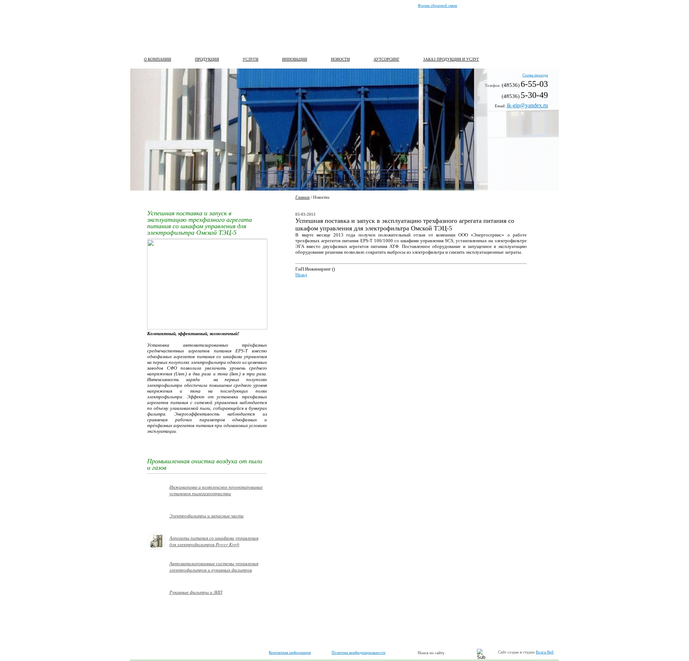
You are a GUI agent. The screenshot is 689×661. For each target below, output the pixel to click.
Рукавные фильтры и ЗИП (195, 592)
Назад (301, 274)
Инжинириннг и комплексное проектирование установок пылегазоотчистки (216, 490)
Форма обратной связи (437, 5)
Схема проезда (535, 75)
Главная (302, 197)
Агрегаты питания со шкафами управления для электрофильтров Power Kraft (213, 541)
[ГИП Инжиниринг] (174, 28)
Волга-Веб (545, 652)
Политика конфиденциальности (358, 652)
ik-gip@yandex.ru (527, 105)
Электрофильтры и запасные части (206, 515)
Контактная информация (290, 652)
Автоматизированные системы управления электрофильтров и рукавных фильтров (213, 566)
